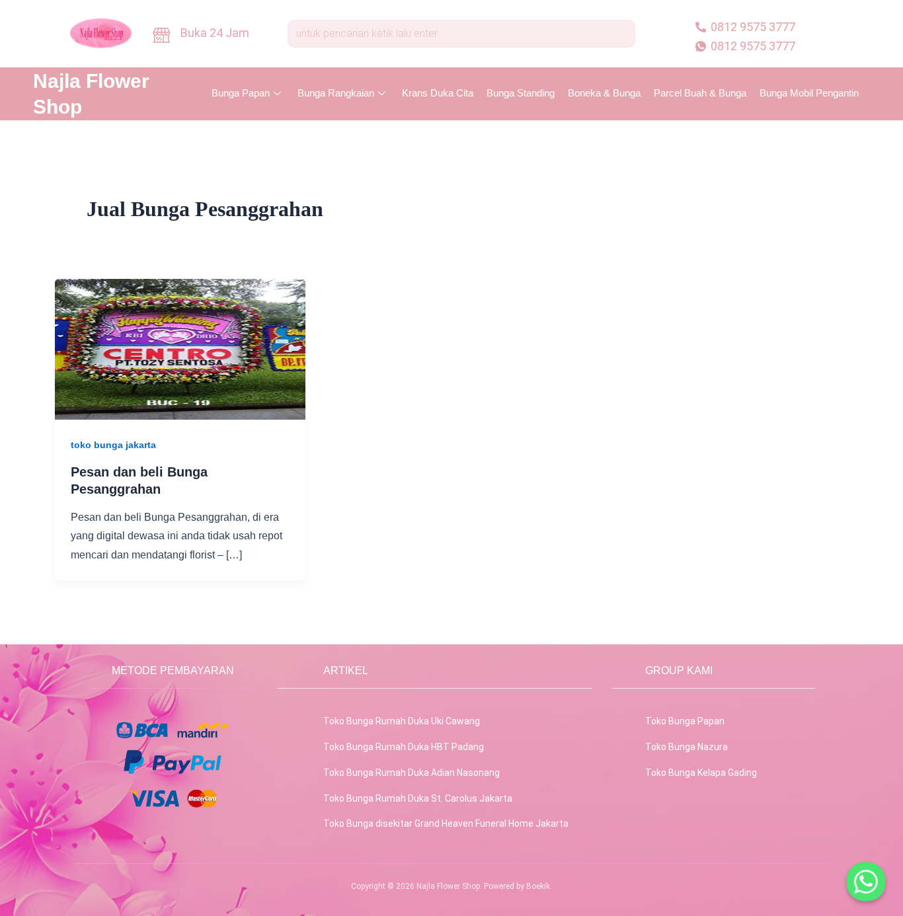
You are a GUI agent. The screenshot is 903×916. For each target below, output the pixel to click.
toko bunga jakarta (113, 444)
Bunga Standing (521, 92)
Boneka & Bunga (604, 92)
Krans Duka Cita (437, 92)
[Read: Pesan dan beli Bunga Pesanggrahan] (180, 348)
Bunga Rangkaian (335, 92)
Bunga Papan (241, 92)
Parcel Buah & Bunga (700, 92)
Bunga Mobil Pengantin (809, 92)
